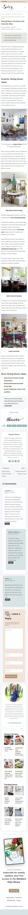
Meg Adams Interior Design (14, 210)
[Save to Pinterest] (9, 426)
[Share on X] (19, 426)
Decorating (4, 16)
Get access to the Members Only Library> (14, 1)
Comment (9, 630)
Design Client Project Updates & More (7, 472)
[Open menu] (24, 7)
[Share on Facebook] (14, 426)
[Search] (21, 728)
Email (8, 663)
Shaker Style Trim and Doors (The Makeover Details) (18, 822)
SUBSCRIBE (8, 406)
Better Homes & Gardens (14, 296)
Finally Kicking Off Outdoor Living (20, 471)
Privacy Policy (10, 897)
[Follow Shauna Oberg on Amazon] (18, 461)
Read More (15, 457)
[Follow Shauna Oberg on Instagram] (12, 461)
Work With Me (11, 900)
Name (8, 655)
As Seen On (18, 897)
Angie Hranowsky (14, 351)
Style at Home (17, 144)
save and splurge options (18, 217)
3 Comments (18, 29)
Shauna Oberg (6, 27)
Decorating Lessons (14, 16)
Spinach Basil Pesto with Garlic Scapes (19, 775)
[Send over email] (24, 426)
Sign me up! (14, 891)
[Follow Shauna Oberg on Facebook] (9, 461)
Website (8, 670)
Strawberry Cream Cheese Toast (9, 749)
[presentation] (8, 740)
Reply (7, 523)
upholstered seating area (8, 249)
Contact (18, 900)
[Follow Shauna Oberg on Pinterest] (15, 461)
